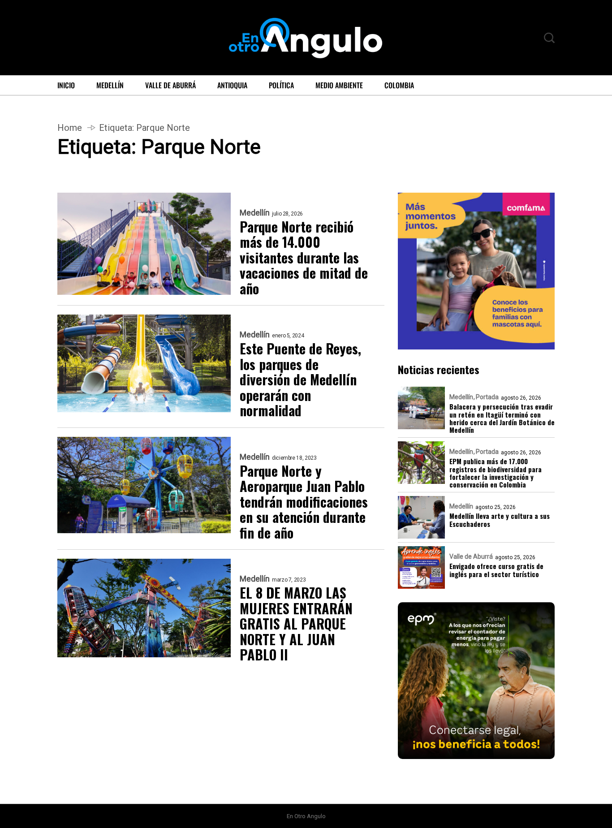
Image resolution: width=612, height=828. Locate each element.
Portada (487, 397)
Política (281, 85)
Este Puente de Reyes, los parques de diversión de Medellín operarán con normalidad (300, 379)
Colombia (399, 85)
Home (69, 127)
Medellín (110, 85)
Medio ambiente (339, 85)
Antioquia (232, 85)
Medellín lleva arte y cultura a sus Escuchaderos (499, 520)
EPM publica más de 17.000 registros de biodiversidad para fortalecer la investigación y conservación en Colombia (495, 472)
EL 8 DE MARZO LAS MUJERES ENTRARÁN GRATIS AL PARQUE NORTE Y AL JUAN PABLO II (296, 624)
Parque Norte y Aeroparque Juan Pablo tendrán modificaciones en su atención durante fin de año (304, 502)
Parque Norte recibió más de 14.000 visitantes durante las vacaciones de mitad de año (304, 258)
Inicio (66, 85)
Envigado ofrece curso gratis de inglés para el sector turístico (496, 570)
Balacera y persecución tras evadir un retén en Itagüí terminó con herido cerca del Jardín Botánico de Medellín (502, 418)
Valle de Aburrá (170, 85)
